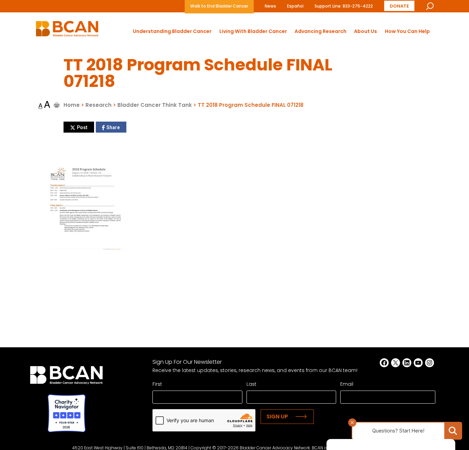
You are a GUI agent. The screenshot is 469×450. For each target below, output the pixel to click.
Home (72, 105)
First (157, 384)
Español (295, 6)
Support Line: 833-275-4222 (343, 6)
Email (346, 384)
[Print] (57, 105)
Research (98, 105)
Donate (399, 6)
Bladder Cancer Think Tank (154, 105)
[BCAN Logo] (66, 377)
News (270, 6)
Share (113, 127)
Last (251, 384)
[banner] (67, 30)
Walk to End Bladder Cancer (219, 6)
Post (82, 127)
